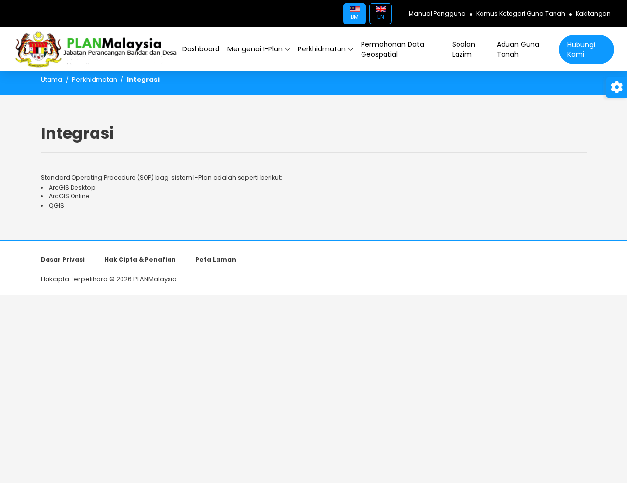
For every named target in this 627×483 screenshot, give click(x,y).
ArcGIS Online (69, 196)
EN (380, 17)
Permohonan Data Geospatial (392, 49)
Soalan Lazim (463, 49)
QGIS (56, 205)
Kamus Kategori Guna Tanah (520, 13)
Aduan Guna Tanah (518, 49)
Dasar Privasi (63, 259)
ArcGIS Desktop (72, 187)
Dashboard (200, 49)
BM (355, 17)
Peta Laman (215, 259)
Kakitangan (593, 13)
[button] (200, 49)
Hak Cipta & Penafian (140, 259)
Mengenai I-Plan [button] (255, 49)
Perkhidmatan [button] (322, 49)
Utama (51, 79)
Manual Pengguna (437, 13)
